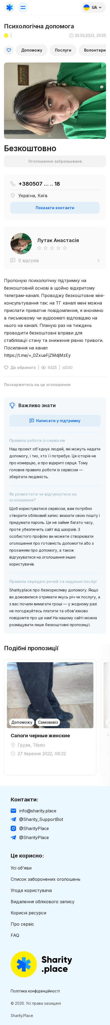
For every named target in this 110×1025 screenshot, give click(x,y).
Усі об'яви (21, 868)
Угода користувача (31, 890)
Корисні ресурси (28, 912)
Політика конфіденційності (35, 991)
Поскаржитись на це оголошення (37, 385)
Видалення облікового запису (42, 901)
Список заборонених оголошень (45, 879)
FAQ (15, 935)
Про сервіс (22, 924)
